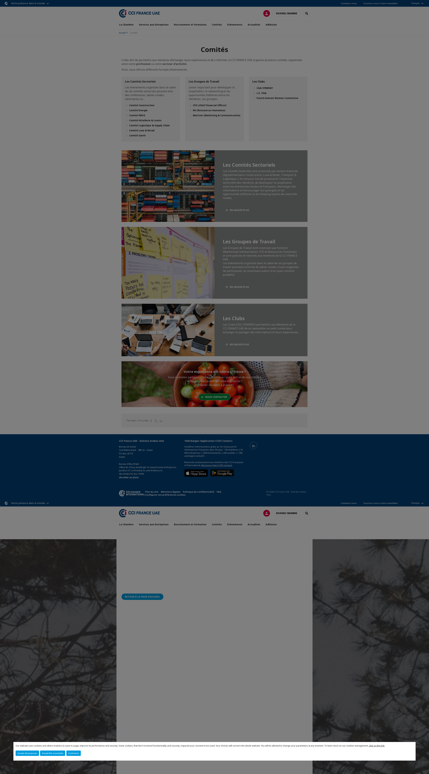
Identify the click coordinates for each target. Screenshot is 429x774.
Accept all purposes (27, 753)
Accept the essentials (52, 753)
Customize (73, 753)
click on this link (377, 745)
